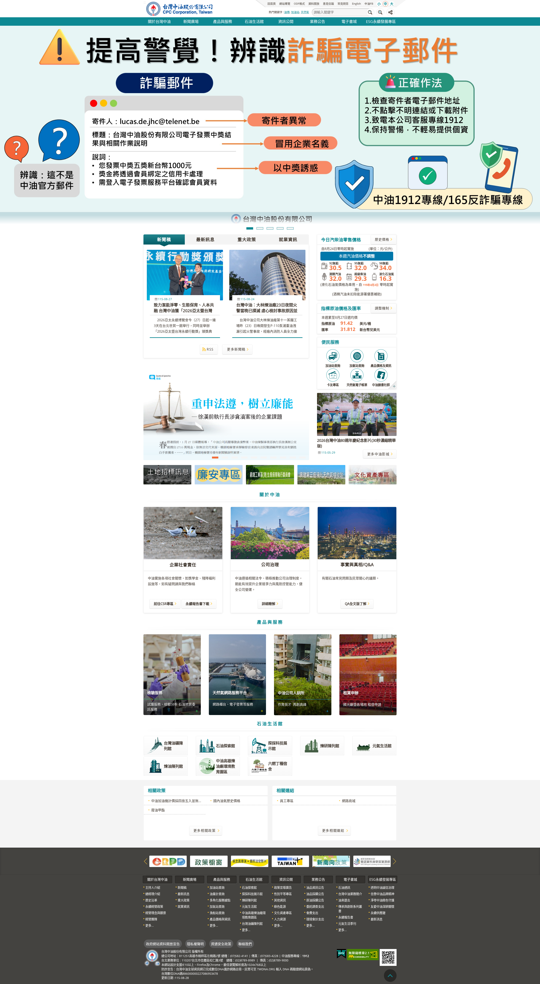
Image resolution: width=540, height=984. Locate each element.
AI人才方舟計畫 (283, 410)
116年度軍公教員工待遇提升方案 (273, 410)
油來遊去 (344, 852)
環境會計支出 (315, 871)
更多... (149, 878)
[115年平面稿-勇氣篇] (270, 101)
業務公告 (317, 21)
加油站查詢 (217, 840)
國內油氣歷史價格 (226, 753)
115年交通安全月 (244, 410)
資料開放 (313, 3)
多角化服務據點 (220, 852)
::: (144, 827)
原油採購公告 (315, 852)
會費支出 (312, 865)
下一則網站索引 (394, 813)
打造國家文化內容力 (234, 410)
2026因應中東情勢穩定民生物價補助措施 (293, 410)
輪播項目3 (270, 180)
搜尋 (370, 12)
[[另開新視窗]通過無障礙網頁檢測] (363, 906)
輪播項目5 (290, 180)
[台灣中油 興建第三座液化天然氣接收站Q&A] (321, 427)
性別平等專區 (283, 846)
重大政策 (247, 191)
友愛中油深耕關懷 (382, 859)
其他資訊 (280, 852)
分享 (390, 12)
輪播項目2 (259, 180)
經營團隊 (151, 871)
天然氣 (305, 12)
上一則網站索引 (145, 813)
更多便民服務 (394, 338)
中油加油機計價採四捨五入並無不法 (178, 753)
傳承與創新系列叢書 (350, 861)
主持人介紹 (152, 840)
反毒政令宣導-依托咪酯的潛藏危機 (254, 410)
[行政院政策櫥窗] (208, 813)
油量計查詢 (217, 846)
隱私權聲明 (195, 896)
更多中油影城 (378, 406)
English (356, 3)
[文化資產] (373, 427)
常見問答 (343, 3)
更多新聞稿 (236, 301)
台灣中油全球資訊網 (179, 8)
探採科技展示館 (252, 846)
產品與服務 (222, 21)
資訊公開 (285, 21)
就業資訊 (288, 191)
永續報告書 (345, 869)
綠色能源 (280, 859)
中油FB (368, 3)
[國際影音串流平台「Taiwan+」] (290, 813)
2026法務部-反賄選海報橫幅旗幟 (264, 410)
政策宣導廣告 (283, 840)
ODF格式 (299, 3)
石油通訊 (344, 840)
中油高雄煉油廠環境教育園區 (254, 867)
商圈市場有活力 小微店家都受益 (225, 410)
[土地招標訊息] (167, 427)
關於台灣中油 (159, 21)
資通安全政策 (221, 896)
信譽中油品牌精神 (382, 846)
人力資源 (280, 871)
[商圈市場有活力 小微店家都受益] (226, 367)
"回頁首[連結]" (390, 975)
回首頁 (271, 3)
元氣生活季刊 (347, 876)
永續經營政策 (154, 859)
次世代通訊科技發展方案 (302, 410)
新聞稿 (164, 191)
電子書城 (349, 21)
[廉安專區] (219, 427)
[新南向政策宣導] (331, 813)
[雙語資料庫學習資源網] (372, 813)
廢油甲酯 (158, 762)
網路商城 (348, 753)
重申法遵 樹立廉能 (215, 410)
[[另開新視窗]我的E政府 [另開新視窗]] (341, 906)
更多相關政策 (204, 782)
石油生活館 (254, 21)
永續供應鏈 (378, 865)
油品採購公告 (315, 846)
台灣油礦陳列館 (252, 876)
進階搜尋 (380, 12)
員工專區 (286, 753)
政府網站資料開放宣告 (163, 896)
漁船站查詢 (217, 865)
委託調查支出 (315, 859)
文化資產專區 (283, 865)
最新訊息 (205, 191)
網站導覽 (284, 3)
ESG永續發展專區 (381, 21)
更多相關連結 (333, 782)
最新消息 (376, 871)
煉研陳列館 (249, 852)
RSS (210, 301)
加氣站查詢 (217, 859)
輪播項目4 (280, 180)
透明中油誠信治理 (382, 840)
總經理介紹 (152, 846)
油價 (287, 12)
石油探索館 (249, 840)
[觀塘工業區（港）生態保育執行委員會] (270, 427)
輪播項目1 (249, 180)
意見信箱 (328, 3)
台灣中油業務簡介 (350, 846)
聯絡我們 (245, 896)
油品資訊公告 (315, 840)
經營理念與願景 (155, 865)
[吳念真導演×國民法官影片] (249, 813)
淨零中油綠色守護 (382, 852)
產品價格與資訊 (220, 871)
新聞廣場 (190, 21)
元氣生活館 (249, 859)
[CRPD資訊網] (168, 813)
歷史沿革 (151, 852)
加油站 (295, 12)
